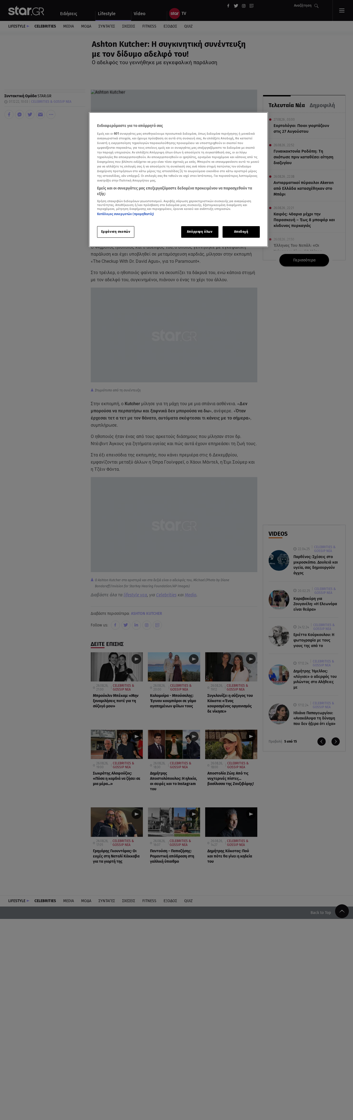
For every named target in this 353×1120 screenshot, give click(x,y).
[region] (178, 179)
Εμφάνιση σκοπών (115, 231)
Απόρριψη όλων (199, 231)
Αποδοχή (241, 231)
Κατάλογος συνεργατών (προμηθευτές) (125, 214)
